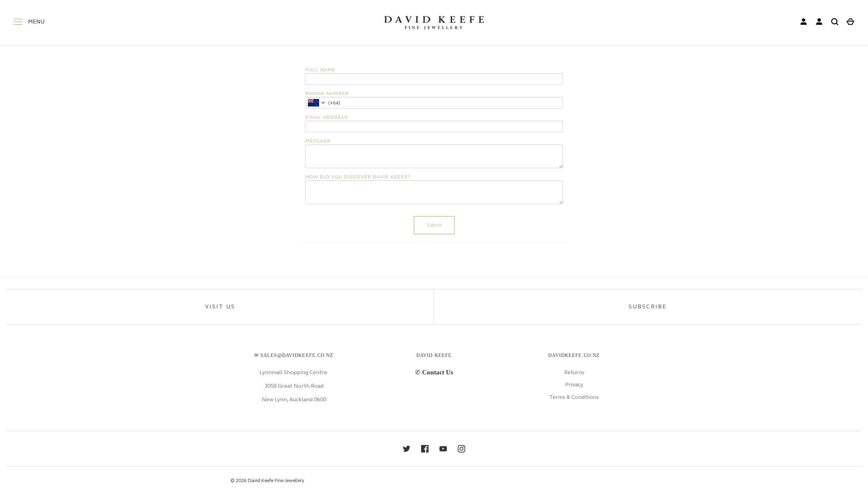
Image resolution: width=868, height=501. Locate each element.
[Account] (803, 21)
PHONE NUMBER (327, 93)
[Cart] (850, 21)
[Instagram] (461, 448)
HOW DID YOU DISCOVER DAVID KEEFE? (357, 177)
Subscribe (648, 307)
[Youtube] (443, 448)
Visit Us (220, 307)
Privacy (574, 384)
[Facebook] (424, 448)
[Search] (834, 21)
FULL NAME (320, 70)
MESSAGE (318, 141)
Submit (434, 225)
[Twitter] (406, 448)
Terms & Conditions (574, 397)
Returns (574, 372)
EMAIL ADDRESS (326, 117)
